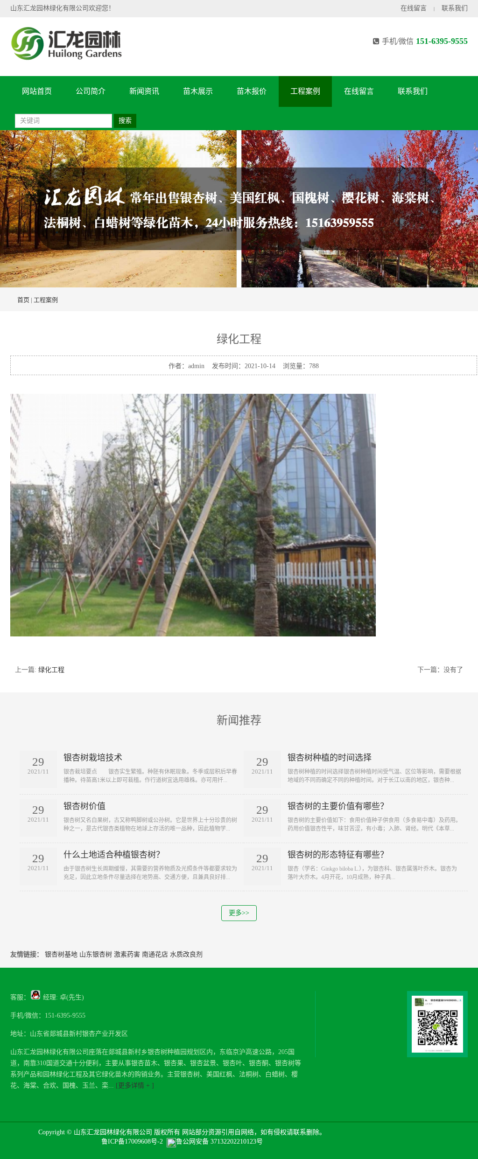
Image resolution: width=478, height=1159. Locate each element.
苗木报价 (252, 91)
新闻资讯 (144, 91)
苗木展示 (198, 91)
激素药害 (127, 954)
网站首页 (37, 91)
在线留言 (414, 8)
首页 (23, 299)
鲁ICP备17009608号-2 (132, 1141)
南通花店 (155, 954)
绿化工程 (51, 669)
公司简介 (90, 91)
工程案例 (305, 91)
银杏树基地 (61, 954)
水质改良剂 (186, 954)
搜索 (125, 120)
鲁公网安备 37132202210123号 (219, 1141)
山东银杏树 (95, 954)
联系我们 (455, 8)
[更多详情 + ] (134, 1085)
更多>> (239, 912)
